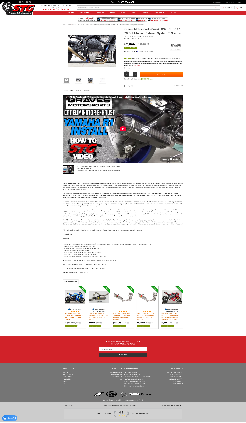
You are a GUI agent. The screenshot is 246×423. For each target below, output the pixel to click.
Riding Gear (84, 13)
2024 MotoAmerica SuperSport (134, 386)
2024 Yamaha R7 (178, 381)
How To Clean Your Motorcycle (133, 379)
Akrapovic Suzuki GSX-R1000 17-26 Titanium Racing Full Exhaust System (146, 316)
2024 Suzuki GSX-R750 (176, 379)
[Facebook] (20, 2)
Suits (134, 13)
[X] (23, 2)
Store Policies (67, 379)
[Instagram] (30, 2)
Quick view (73, 295)
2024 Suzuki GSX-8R (176, 377)
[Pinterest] (132, 85)
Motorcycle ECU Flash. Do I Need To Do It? (137, 377)
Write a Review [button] (150, 36)
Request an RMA (117, 377)
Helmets (71, 13)
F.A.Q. (64, 383)
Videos (78, 90)
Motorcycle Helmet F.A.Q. (132, 374)
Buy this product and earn (138, 79)
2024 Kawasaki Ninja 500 (175, 372)
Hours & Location (68, 374)
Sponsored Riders (116, 374)
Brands (174, 13)
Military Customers (116, 372)
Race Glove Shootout (130, 372)
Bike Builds (217, 2)
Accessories (160, 13)
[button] (9, 418)
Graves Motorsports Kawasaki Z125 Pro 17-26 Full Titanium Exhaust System (98, 316)
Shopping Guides (131, 368)
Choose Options (74, 298)
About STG (66, 372)
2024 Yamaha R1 (178, 383)
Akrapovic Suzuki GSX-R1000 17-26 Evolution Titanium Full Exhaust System (121, 316)
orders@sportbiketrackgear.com (172, 405)
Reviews (87, 90)
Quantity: (127, 71)
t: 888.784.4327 (69, 405)
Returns (65, 381)
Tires (123, 13)
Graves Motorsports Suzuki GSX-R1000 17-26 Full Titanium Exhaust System (74, 316)
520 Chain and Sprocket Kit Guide (134, 383)
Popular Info (116, 368)
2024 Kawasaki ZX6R (176, 374)
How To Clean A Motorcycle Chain (134, 381)
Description (68, 90)
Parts (112, 13)
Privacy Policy (67, 377)
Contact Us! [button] (12, 418)
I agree (129, 68)
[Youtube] (27, 2)
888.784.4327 (127, 2)
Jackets (145, 13)
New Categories (176, 368)
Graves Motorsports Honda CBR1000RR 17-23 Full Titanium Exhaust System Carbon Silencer (170, 316)
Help (240, 2)
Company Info (68, 368)
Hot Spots (230, 2)
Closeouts (100, 13)
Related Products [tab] (70, 282)
